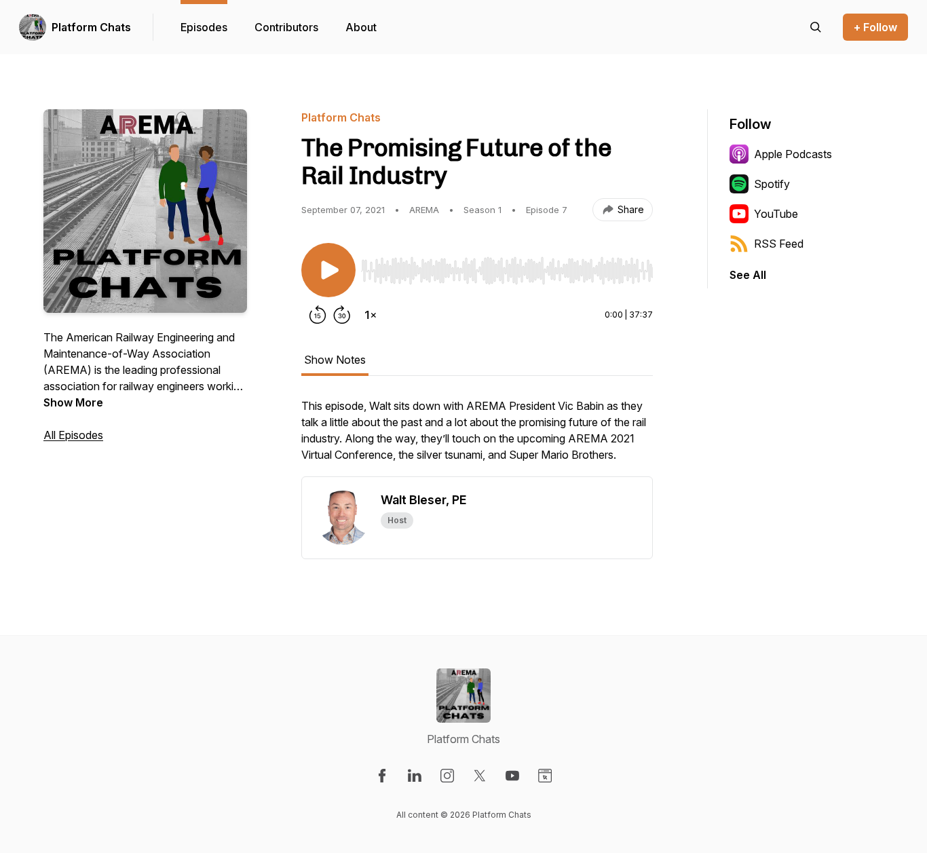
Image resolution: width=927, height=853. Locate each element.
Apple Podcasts (793, 154)
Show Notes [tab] (335, 359)
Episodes (204, 27)
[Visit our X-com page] (480, 775)
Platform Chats (91, 27)
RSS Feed (778, 243)
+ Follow (875, 27)
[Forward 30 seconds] (342, 314)
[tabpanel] (477, 437)
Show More (73, 402)
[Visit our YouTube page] (512, 775)
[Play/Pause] (328, 270)
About (361, 27)
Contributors (286, 27)
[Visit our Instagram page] (447, 775)
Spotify (772, 184)
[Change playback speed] (370, 314)
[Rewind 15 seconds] (317, 314)
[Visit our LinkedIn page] (414, 775)
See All (748, 275)
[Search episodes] (815, 27)
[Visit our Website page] (545, 775)
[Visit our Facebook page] (382, 775)
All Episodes (73, 435)
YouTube (776, 214)
